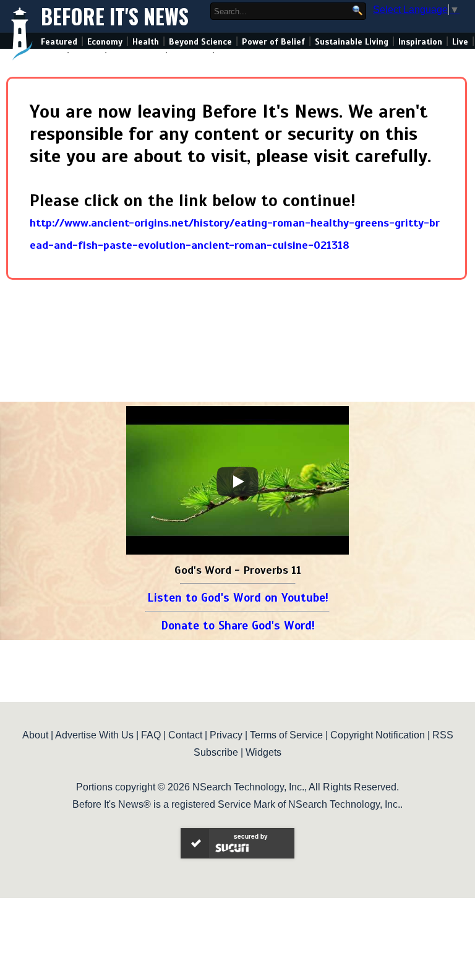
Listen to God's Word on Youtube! (237, 597)
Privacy (226, 735)
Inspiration (420, 42)
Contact (185, 735)
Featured (59, 42)
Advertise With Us (94, 735)
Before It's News (115, 16)
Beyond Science (200, 42)
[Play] (237, 481)
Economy (104, 42)
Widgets (263, 752)
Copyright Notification (377, 735)
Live (460, 42)
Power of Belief (273, 42)
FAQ (151, 735)
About (35, 735)
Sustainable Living (351, 42)
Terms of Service (286, 735)
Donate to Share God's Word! (238, 625)
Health (145, 42)
